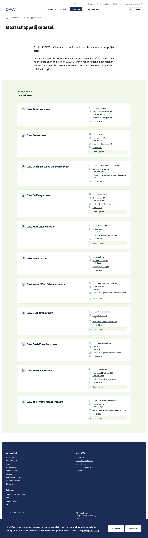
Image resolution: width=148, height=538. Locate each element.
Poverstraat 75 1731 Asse (98, 230)
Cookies (79, 518)
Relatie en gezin (12, 460)
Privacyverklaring (82, 513)
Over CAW (76, 9)
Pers (75, 4)
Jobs (82, 4)
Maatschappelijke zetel (84, 460)
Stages (90, 4)
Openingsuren (98, 152)
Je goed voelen (11, 457)
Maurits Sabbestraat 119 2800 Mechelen (102, 374)
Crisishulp (9, 484)
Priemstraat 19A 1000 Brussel (99, 139)
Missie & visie (81, 464)
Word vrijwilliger (103, 4)
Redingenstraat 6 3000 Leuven (99, 316)
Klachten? (79, 470)
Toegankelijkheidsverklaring (86, 516)
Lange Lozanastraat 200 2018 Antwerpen (102, 113)
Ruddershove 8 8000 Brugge (98, 288)
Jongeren (9, 464)
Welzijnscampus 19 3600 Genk (100, 261)
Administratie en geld (14, 477)
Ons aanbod (51, 9)
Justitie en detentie (13, 481)
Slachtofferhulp (11, 467)
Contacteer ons (92, 9)
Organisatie (80, 457)
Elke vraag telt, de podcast (16, 494)
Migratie (9, 474)
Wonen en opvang (12, 470)
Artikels (63, 9)
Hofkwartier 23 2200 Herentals (98, 199)
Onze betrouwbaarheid (84, 467)
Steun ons (117, 4)
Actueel (9, 490)
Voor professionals (132, 4)
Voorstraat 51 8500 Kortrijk (98, 405)
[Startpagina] (7, 17)
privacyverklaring (90, 530)
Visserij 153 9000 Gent (96, 348)
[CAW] (11, 9)
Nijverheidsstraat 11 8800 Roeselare (100, 170)
